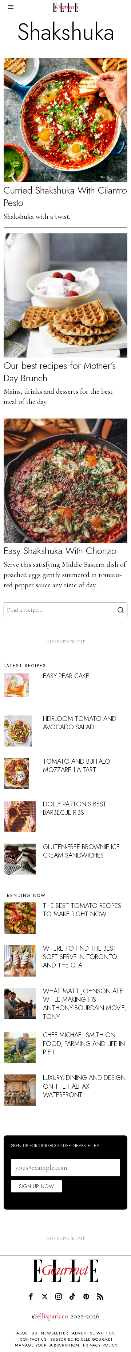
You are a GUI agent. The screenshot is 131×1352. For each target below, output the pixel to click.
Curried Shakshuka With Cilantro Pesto (65, 196)
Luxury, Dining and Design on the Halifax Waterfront (84, 1086)
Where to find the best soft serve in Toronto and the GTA (80, 957)
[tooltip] (31, 1296)
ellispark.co (52, 1316)
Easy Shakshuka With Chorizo (60, 551)
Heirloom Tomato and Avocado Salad (79, 723)
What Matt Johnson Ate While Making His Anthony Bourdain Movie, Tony (85, 1003)
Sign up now (36, 1186)
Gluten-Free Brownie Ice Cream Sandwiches (81, 851)
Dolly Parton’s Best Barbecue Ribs (75, 808)
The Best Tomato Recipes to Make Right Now (82, 910)
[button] (120, 610)
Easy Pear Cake (66, 676)
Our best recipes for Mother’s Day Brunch (60, 372)
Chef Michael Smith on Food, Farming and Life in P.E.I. (84, 1043)
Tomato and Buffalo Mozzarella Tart (76, 766)
